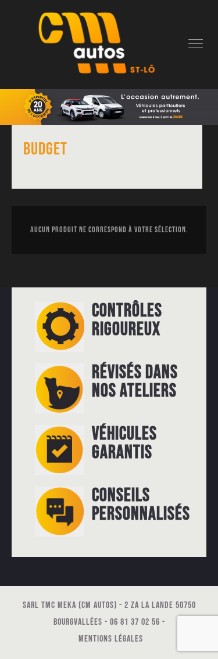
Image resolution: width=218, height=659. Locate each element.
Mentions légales (110, 638)
